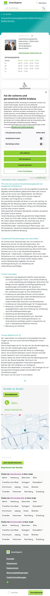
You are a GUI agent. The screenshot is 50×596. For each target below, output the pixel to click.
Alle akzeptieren (25, 159)
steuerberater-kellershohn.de (30, 53)
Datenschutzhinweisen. (23, 127)
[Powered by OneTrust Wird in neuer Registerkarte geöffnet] (39, 178)
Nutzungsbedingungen (17, 572)
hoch (47, 579)
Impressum (12, 563)
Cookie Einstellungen (16, 577)
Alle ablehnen (25, 153)
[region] (25, 134)
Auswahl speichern (25, 165)
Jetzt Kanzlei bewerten (13, 463)
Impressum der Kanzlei (12, 467)
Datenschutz (12, 568)
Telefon (14, 403)
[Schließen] (45, 92)
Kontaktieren (11, 394)
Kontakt (10, 558)
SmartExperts (15, 2)
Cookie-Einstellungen (25, 171)
